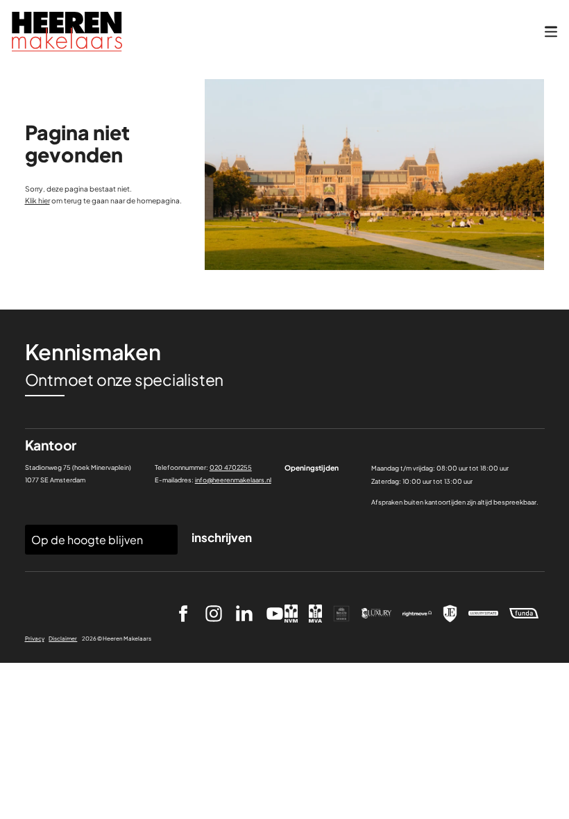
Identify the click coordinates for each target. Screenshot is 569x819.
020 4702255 (231, 467)
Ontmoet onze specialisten (124, 379)
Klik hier (37, 200)
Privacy (34, 638)
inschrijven (222, 537)
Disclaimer (63, 638)
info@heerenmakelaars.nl (233, 480)
